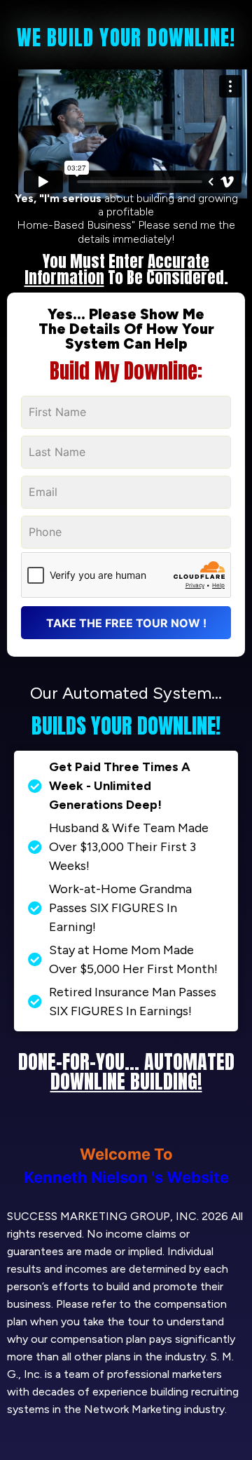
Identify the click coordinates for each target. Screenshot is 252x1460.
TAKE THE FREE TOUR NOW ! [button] (126, 623)
